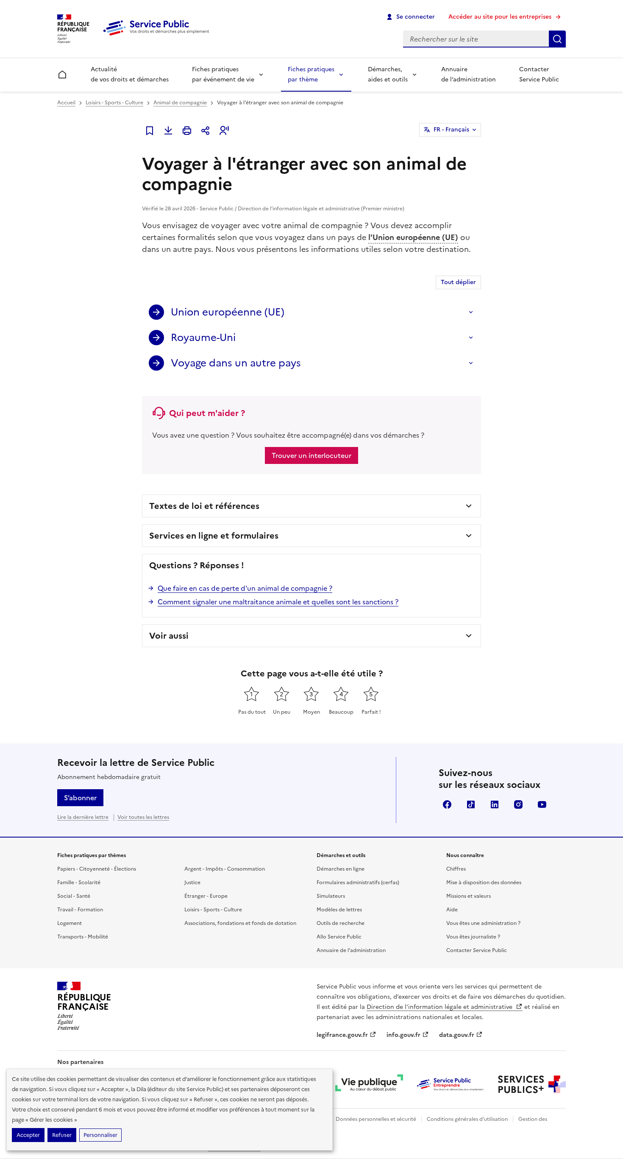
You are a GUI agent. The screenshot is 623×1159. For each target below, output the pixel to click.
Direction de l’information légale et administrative (440, 1007)
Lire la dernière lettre (82, 817)
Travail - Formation (80, 909)
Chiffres (456, 869)
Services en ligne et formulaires (213, 535)
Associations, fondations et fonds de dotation (240, 923)
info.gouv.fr (403, 1035)
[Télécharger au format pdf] (168, 130)
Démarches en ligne (340, 869)
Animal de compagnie (180, 102)
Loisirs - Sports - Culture (114, 102)
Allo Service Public (339, 937)
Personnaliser (100, 1135)
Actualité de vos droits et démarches (130, 74)
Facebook (447, 804)
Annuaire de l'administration (351, 950)
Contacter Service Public (539, 74)
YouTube (542, 804)
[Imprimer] (187, 130)
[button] (224, 130)
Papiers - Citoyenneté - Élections (96, 869)
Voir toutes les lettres (143, 817)
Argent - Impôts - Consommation (224, 869)
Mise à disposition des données (483, 882)
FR (451, 129)
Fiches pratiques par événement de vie (223, 74)
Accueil (66, 102)
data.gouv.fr (456, 1035)
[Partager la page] (205, 130)
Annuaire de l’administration (468, 74)
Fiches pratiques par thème (311, 74)
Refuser (62, 1135)
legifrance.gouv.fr (342, 1035)
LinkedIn (494, 804)
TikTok (470, 804)
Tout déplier (458, 282)
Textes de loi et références (204, 506)
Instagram (518, 804)
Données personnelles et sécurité (376, 1119)
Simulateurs (331, 896)
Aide (452, 909)
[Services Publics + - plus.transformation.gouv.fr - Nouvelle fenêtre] (532, 1084)
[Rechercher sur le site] (557, 39)
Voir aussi (169, 635)
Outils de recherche (340, 923)
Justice (192, 882)
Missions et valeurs (468, 896)
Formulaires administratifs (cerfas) (358, 882)
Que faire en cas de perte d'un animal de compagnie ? (245, 588)
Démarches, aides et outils (388, 74)
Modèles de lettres (339, 909)
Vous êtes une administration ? (483, 923)
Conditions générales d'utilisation (467, 1119)
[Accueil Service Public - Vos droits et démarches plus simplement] (158, 36)
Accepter (28, 1135)
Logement (69, 923)
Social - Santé (73, 896)
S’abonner (80, 798)
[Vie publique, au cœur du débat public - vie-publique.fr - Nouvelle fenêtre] (369, 1084)
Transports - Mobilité (82, 937)
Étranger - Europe (206, 896)
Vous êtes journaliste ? (473, 937)
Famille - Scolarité (78, 882)
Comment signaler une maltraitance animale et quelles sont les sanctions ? (278, 602)
